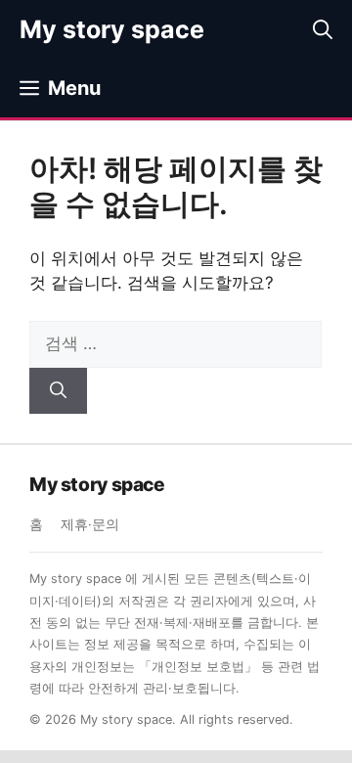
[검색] (58, 391)
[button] (322, 29)
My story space (112, 29)
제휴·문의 (90, 524)
